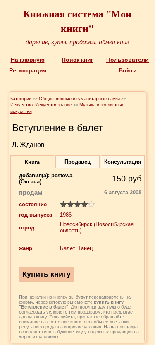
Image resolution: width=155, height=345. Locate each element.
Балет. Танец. (77, 248)
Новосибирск (76, 224)
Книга (32, 162)
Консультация (122, 162)
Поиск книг (77, 59)
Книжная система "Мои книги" (77, 20)
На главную (28, 59)
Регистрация (27, 70)
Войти (128, 70)
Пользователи (127, 59)
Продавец (77, 162)
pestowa (61, 175)
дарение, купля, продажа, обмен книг (77, 41)
